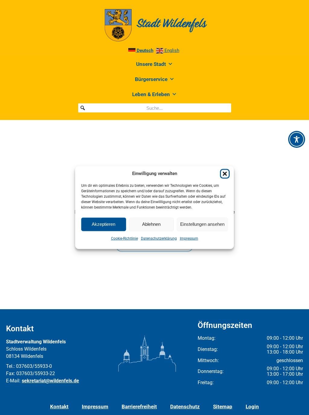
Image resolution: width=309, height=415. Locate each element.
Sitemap (222, 407)
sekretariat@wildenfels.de (50, 381)
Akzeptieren (103, 224)
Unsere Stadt (151, 64)
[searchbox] (154, 107)
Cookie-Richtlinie (124, 238)
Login (252, 407)
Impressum (189, 238)
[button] (225, 173)
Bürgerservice (151, 79)
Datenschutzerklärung (159, 238)
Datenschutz (185, 407)
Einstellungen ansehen (202, 224)
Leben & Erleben (151, 94)
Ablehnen (151, 224)
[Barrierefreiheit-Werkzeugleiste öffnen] (296, 139)
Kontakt (59, 407)
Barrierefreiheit (139, 407)
